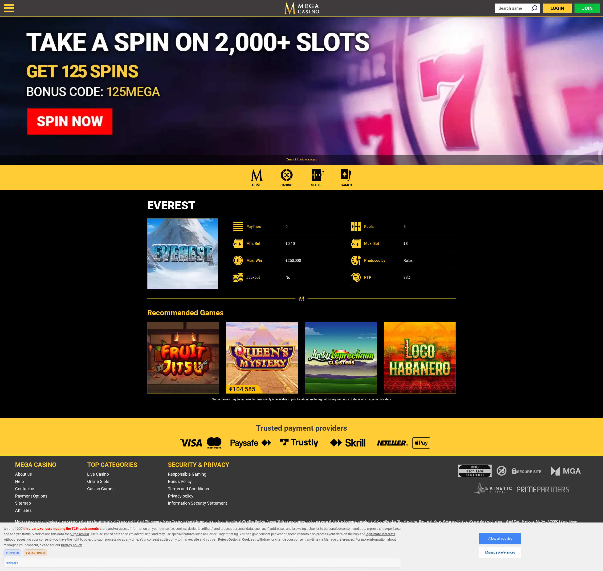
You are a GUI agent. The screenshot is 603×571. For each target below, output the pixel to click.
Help (19, 481)
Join (587, 8)
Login (557, 8)
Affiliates (23, 510)
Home (256, 185)
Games (346, 185)
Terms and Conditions (188, 488)
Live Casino (98, 474)
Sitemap (23, 503)
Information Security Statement (197, 503)
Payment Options (31, 496)
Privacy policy (180, 496)
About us (23, 474)
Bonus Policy (180, 481)
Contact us (25, 488)
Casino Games (100, 488)
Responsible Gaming (187, 474)
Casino (287, 185)
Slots (316, 185)
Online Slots (98, 481)
